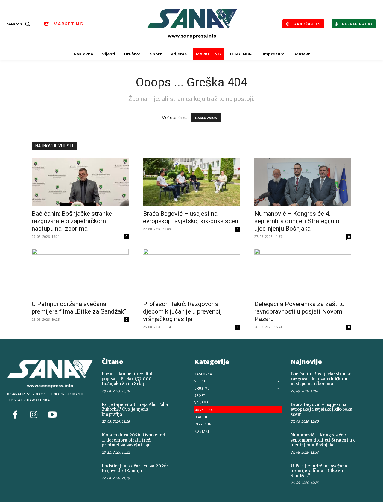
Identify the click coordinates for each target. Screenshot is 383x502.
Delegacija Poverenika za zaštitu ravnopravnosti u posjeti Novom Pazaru (299, 311)
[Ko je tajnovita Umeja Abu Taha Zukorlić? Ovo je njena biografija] (180, 410)
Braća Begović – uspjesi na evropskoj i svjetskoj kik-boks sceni (191, 217)
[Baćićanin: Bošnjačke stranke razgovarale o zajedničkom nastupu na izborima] (80, 182)
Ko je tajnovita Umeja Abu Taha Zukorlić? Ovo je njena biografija (135, 409)
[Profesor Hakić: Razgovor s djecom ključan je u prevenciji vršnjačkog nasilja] (191, 272)
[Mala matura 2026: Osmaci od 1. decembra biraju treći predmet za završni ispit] (180, 440)
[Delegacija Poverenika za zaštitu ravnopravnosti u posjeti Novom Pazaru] (302, 272)
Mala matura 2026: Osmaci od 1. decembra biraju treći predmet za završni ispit (133, 440)
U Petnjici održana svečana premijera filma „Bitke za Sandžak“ (79, 307)
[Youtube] (52, 415)
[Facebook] (15, 415)
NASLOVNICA (206, 118)
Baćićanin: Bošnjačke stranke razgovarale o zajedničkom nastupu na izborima (72, 221)
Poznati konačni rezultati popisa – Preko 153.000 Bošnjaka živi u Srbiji (128, 379)
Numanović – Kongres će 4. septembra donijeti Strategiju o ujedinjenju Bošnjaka (296, 221)
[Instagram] (33, 415)
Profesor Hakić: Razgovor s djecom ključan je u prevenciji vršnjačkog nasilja (183, 311)
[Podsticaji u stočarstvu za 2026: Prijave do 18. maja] (180, 471)
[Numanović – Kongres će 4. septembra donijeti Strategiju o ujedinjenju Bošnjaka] (302, 182)
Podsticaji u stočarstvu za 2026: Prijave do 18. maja (135, 468)
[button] (19, 24)
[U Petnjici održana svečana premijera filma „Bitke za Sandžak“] (80, 272)
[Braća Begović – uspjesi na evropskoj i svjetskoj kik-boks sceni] (191, 182)
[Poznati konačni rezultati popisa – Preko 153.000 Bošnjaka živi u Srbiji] (180, 379)
